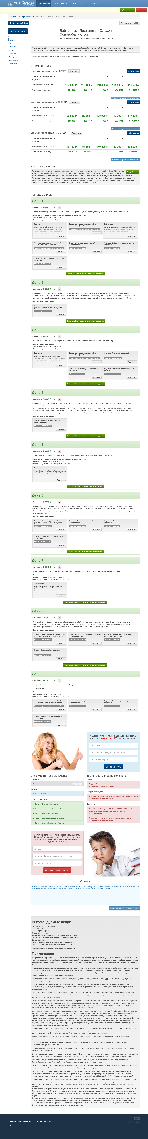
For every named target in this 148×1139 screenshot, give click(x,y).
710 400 (102, 90)
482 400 (87, 120)
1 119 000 (133, 90)
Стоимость (12, 47)
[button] (59, 207)
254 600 (71, 90)
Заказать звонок (128, 10)
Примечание (13, 64)
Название (12, 40)
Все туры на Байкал (26, 16)
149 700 (69, 146)
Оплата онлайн (46, 1121)
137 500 (85, 146)
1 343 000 (133, 151)
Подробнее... (74, 71)
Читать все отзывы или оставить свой (124, 908)
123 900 (101, 116)
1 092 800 (118, 151)
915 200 (118, 90)
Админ (137, 1118)
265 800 (71, 120)
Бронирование (14, 57)
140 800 (101, 146)
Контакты (93, 3)
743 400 (102, 120)
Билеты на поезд (14, 1121)
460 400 (87, 90)
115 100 (85, 85)
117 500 (132, 116)
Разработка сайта (133, 1122)
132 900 (69, 116)
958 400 (118, 120)
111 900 (132, 85)
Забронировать (133, 71)
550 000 (87, 151)
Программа (13, 53)
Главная (13, 16)
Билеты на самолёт (30, 1121)
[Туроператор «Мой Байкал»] (21, 3)
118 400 (101, 85)
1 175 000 (133, 120)
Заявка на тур (141, 10)
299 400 (71, 151)
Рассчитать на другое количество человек (125, 98)
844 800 (102, 151)
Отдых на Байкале (60, 3)
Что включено (13, 60)
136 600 (116, 146)
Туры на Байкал (44, 3)
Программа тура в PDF (129, 23)
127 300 (69, 85)
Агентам (83, 3)
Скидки (11, 50)
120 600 (85, 116)
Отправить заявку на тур (57, 870)
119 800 (116, 116)
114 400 (116, 85)
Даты (11, 43)
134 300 (132, 146)
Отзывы (73, 3)
